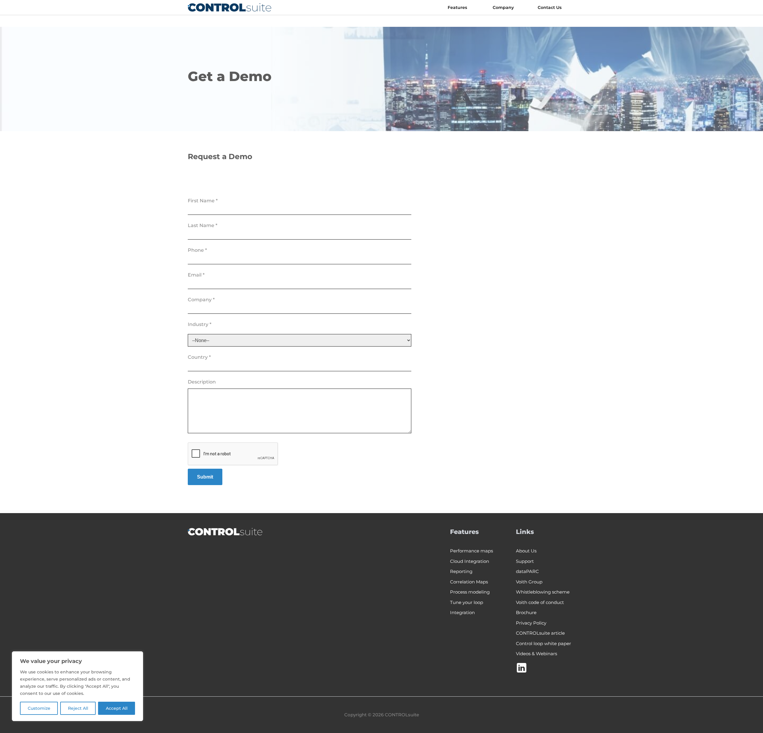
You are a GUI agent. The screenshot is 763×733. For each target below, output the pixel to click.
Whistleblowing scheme (543, 592)
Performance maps (471, 551)
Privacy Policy (531, 623)
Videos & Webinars (536, 653)
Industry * (199, 324)
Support (525, 561)
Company (503, 7)
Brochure (526, 612)
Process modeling (470, 592)
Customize (39, 708)
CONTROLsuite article (540, 633)
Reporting (461, 571)
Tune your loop (466, 602)
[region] (77, 686)
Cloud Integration (469, 561)
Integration (462, 612)
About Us (526, 551)
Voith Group (529, 582)
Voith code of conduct (540, 602)
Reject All (78, 708)
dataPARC (527, 571)
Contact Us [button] (550, 7)
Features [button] (457, 7)
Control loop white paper (543, 643)
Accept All (117, 708)
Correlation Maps (469, 582)
